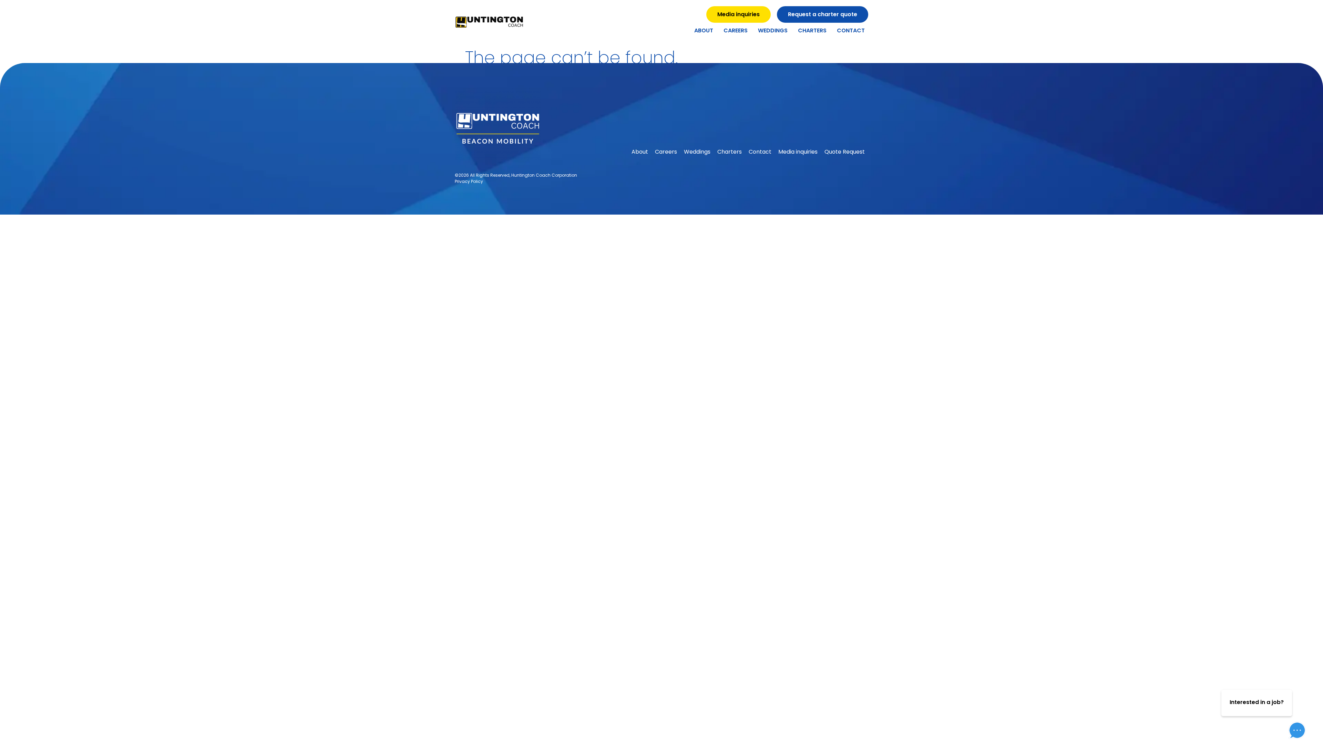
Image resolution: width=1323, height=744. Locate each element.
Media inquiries (798, 152)
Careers (736, 30)
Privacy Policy (469, 181)
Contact (851, 30)
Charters (812, 30)
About (703, 30)
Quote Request (844, 152)
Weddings (773, 30)
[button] (1292, 709)
